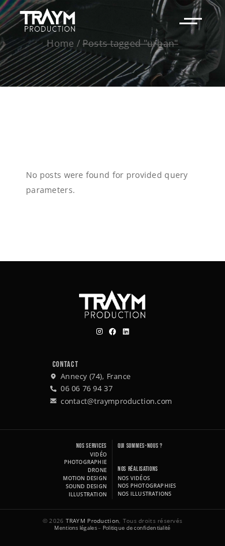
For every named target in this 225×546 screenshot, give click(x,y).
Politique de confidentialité (137, 528)
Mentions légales (75, 528)
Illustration (88, 494)
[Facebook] (112, 331)
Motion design (85, 478)
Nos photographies (147, 485)
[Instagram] (99, 331)
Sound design (86, 486)
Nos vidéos (134, 478)
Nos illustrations (144, 493)
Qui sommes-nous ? (140, 446)
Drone (97, 470)
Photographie (85, 462)
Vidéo (98, 454)
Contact (65, 364)
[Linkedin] (126, 331)
